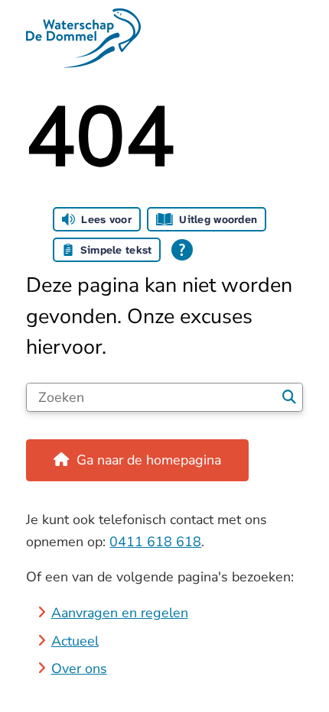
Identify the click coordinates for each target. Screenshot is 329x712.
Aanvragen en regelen (119, 613)
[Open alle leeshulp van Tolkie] (182, 250)
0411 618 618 (155, 541)
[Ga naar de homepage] (164, 38)
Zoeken (289, 397)
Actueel (75, 641)
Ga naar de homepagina (149, 460)
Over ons (79, 668)
